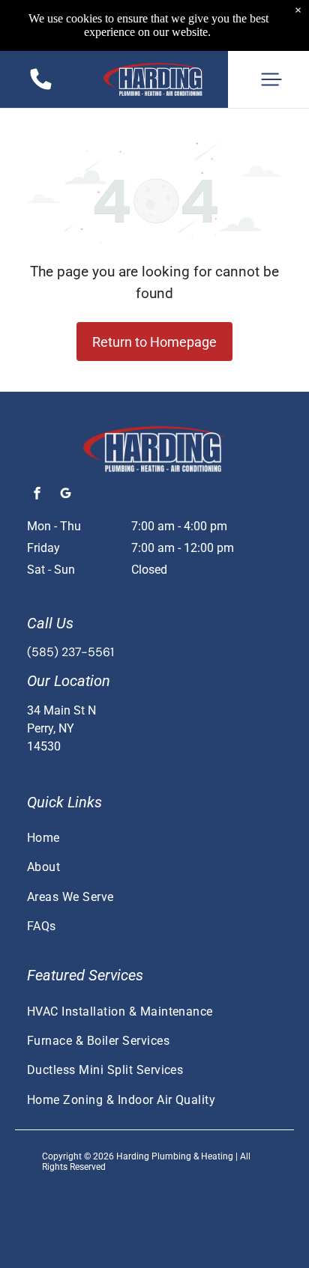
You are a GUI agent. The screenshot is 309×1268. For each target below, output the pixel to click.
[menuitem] (154, 837)
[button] (271, 79)
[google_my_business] (65, 495)
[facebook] (36, 495)
